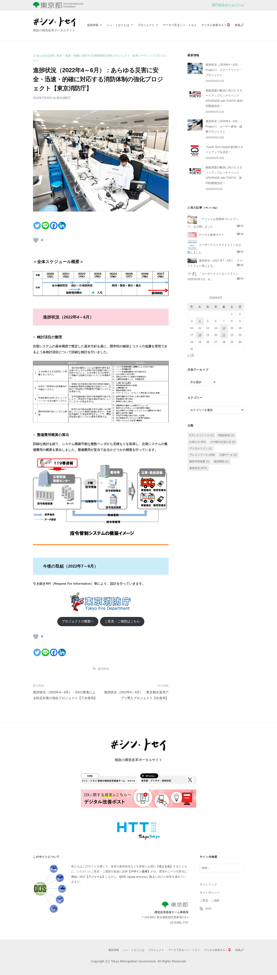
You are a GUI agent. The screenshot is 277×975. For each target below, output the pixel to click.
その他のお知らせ (222, 441)
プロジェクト (146, 25)
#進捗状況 (226, 435)
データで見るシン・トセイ (180, 25)
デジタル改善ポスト (211, 234)
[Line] (45, 225)
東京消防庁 (64, 97)
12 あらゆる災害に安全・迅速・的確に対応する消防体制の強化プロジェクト (81, 55)
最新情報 (92, 25)
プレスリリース (202, 454)
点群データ (228, 454)
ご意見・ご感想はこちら (122, 621)
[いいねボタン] (36, 240)
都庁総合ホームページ (228, 5)
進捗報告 (221, 461)
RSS (208, 908)
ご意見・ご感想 (210, 900)
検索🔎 (239, 25)
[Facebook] (53, 225)
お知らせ (197, 441)
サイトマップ (208, 884)
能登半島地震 (199, 461)
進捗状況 (103, 668)
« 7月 (190, 355)
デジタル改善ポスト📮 (215, 25)
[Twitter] (37, 225)
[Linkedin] (62, 225)
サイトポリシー (210, 892)
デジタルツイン (200, 448)
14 (223, 328)
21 (223, 335)
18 (199, 335)
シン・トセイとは (118, 25)
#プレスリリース (201, 435)
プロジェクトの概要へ (78, 621)
